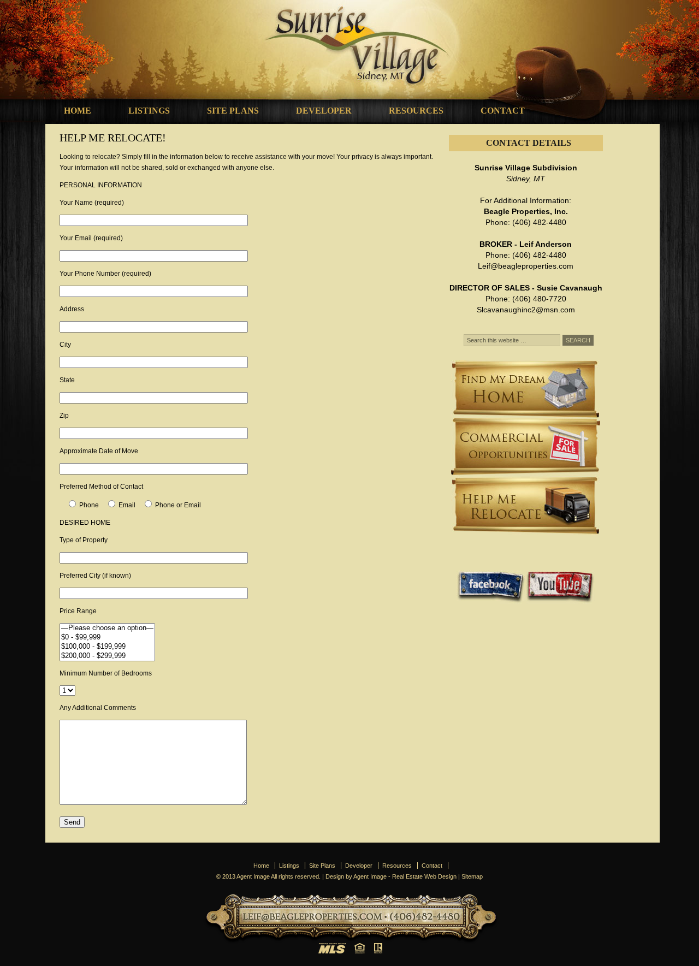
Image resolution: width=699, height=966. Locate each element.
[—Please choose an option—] (107, 628)
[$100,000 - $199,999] (107, 646)
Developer (324, 110)
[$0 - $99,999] (107, 637)
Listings (149, 110)
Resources (416, 110)
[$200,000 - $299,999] (107, 656)
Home (77, 110)
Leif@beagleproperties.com (525, 266)
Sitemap (472, 876)
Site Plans (233, 110)
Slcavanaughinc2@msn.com (526, 309)
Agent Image (370, 876)
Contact (503, 110)
